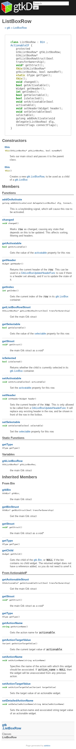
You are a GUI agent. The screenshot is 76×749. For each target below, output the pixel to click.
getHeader (9, 260)
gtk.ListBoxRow (35, 176)
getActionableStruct (15, 579)
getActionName (12, 623)
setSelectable (11, 422)
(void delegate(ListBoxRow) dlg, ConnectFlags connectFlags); (37, 122)
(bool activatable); (34, 103)
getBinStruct (10, 506)
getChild (7, 550)
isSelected (9, 358)
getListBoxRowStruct (16, 307)
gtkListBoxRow (12, 460)
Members (10, 186)
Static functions (13, 437)
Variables (8, 454)
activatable (40, 252)
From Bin (8, 483)
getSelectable (11, 324)
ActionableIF (20, 45)
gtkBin (6, 489)
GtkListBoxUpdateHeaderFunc (38, 272)
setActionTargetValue (16, 683)
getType (7, 444)
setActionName (12, 656)
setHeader (9, 395)
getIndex (8, 287)
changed (8, 219)
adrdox (47, 745)
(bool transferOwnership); (34, 59)
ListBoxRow (20, 27)
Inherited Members (19, 477)
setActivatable (11, 378)
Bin (42, 42)
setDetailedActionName (17, 700)
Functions (9, 193)
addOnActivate (12, 199)
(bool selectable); (34, 113)
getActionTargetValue (16, 639)
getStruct (8, 341)
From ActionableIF (14, 573)
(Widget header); (39, 108)
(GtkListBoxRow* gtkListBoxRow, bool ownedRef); (39, 70)
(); (30, 65)
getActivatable (11, 243)
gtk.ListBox (21, 179)
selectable (40, 333)
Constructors (14, 140)
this (7, 147)
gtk (8, 27)
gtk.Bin (38, 559)
